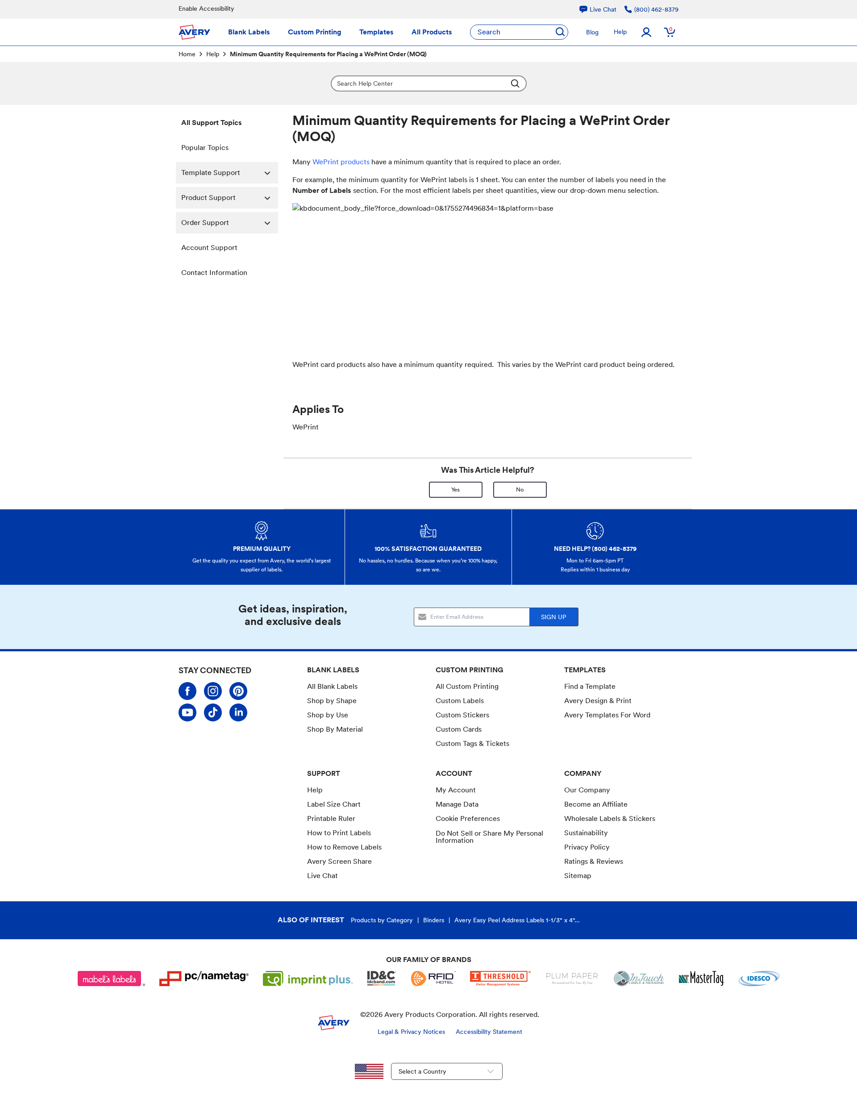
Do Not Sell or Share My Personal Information (489, 837)
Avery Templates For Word (607, 715)
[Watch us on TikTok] (213, 712)
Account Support (209, 247)
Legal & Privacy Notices (411, 1031)
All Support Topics (211, 122)
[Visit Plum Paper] (572, 978)
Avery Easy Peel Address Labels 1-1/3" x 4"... (517, 920)
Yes (455, 489)
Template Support (210, 172)
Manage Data (457, 804)
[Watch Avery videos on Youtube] (187, 712)
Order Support (205, 222)
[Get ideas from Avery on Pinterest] (238, 691)
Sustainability (586, 833)
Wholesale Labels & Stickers (609, 818)
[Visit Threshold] (500, 978)
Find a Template (590, 686)
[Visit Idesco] (759, 978)
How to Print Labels (339, 833)
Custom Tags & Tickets (472, 743)
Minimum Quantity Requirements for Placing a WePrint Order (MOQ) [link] (328, 54)
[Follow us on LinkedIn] (238, 712)
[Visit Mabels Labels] (112, 978)
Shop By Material (335, 729)
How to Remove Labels (344, 847)
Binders (433, 920)
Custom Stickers (462, 715)
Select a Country (422, 1071)
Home (187, 54)
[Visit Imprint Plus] (308, 978)
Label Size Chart (334, 804)
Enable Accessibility (206, 8)
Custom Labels (460, 700)
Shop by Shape (332, 700)
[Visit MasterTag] (702, 978)
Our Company (587, 790)
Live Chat (322, 876)
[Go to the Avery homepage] (194, 32)
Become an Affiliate (596, 804)
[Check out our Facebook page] (187, 691)
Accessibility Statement (489, 1031)
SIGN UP (553, 617)
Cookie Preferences (468, 818)
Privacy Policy (587, 847)
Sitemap (577, 875)
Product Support (208, 197)
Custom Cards (459, 729)
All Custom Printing (467, 686)
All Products (432, 32)
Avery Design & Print (598, 700)
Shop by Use (327, 715)
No (520, 489)
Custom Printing (314, 32)
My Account (456, 790)
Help (620, 31)
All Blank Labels (332, 686)
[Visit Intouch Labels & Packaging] (638, 978)
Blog (592, 32)
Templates (376, 32)
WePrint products (341, 162)
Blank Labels (249, 32)
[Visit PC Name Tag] (204, 978)
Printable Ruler (331, 818)
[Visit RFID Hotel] (433, 978)
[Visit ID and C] (382, 978)
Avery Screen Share (339, 861)
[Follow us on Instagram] (213, 691)
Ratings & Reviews (593, 861)
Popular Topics (205, 147)
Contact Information (214, 272)
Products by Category (382, 920)
